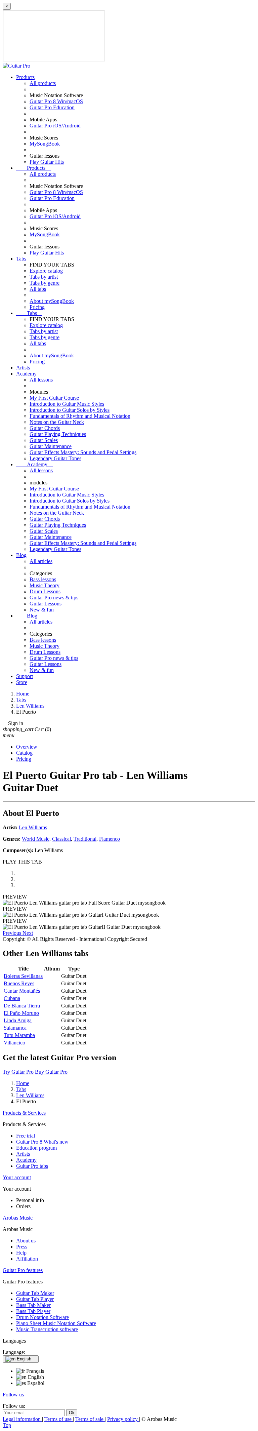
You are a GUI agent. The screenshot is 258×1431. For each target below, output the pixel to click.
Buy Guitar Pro (51, 1072)
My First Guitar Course (54, 398)
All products (43, 83)
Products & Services (24, 1113)
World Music (35, 839)
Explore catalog (46, 271)
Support (24, 676)
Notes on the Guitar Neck (57, 422)
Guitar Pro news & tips (54, 597)
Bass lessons (43, 579)
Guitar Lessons (45, 603)
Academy (26, 373)
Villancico (14, 1042)
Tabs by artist (44, 277)
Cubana (12, 998)
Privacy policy (123, 1419)
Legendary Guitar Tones (55, 458)
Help (21, 1253)
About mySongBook (52, 301)
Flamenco (109, 839)
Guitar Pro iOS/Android (55, 125)
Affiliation (27, 1259)
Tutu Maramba (19, 1035)
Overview (26, 747)
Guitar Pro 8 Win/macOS (56, 101)
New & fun (42, 609)
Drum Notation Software (42, 1317)
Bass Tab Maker (33, 1305)
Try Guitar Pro (18, 1072)
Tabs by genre (44, 283)
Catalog (24, 753)
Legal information (22, 1419)
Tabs (21, 259)
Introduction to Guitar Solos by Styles (70, 410)
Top (7, 1425)
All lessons (41, 380)
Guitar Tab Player (35, 1299)
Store (21, 682)
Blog (21, 555)
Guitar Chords (45, 428)
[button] (13, 933)
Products (25, 77)
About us (26, 1240)
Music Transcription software (47, 1329)
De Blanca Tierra (22, 1005)
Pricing (37, 307)
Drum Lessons (45, 591)
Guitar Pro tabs (32, 1166)
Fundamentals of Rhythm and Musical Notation (80, 416)
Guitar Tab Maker (35, 1293)
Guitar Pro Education (52, 107)
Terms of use (58, 1419)
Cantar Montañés (22, 991)
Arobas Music (18, 1218)
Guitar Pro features (23, 1270)
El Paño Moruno (21, 1013)
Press (21, 1246)
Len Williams (33, 827)
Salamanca (15, 1028)
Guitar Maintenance (51, 446)
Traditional (85, 839)
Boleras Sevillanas (23, 976)
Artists (23, 367)
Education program (36, 1148)
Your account (17, 1177)
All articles (41, 561)
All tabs (38, 289)
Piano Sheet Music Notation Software (56, 1323)
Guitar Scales (44, 440)
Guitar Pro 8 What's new (42, 1142)
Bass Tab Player (33, 1311)
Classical (61, 839)
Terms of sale (90, 1419)
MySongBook (45, 144)
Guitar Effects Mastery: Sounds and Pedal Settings (83, 452)
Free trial (25, 1136)
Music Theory (44, 585)
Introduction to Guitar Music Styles (67, 404)
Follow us (13, 1394)
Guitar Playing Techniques (58, 434)
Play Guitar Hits (47, 162)
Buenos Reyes (19, 983)
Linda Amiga (18, 1020)
